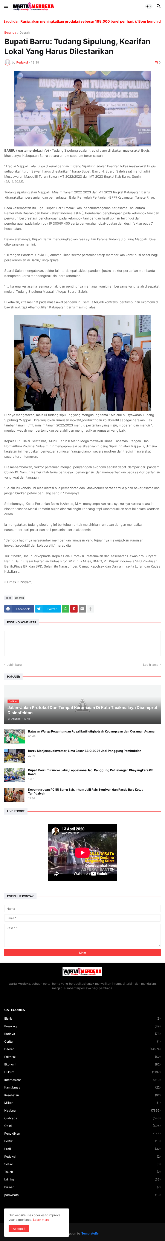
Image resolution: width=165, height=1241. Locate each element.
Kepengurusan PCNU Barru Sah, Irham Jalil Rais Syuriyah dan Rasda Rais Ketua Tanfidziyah (85, 791)
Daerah (25, 32)
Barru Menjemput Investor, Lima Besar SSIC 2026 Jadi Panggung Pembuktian (84, 751)
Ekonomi (82, 1064)
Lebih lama (150, 664)
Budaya (82, 1034)
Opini (82, 1125)
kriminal (82, 1179)
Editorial (82, 1057)
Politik (82, 1141)
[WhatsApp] (65, 609)
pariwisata (82, 1195)
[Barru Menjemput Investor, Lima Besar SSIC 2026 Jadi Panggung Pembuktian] (14, 756)
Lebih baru (14, 664)
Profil (82, 1149)
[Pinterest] (74, 609)
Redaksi (82, 1156)
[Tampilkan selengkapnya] (90, 609)
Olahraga (82, 1118)
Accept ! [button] (19, 1228)
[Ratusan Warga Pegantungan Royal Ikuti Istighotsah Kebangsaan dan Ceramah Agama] (14, 736)
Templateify (90, 1233)
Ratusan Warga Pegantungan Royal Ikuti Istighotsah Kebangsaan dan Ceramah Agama (91, 731)
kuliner (82, 1187)
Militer (82, 1102)
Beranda (10, 32)
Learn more (41, 1219)
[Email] (82, 609)
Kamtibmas (82, 1087)
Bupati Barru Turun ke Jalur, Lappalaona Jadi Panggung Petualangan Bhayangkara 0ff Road (90, 772)
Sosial (82, 1164)
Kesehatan (82, 1095)
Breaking (82, 1026)
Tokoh (82, 1172)
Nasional (82, 1110)
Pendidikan (82, 1133)
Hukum (82, 1072)
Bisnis (82, 1018)
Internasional (82, 1080)
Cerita (82, 1041)
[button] (6, 6)
